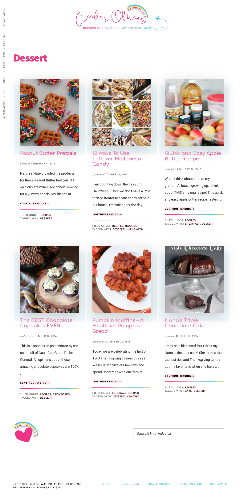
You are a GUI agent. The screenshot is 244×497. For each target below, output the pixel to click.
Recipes (45, 215)
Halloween (135, 229)
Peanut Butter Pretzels (48, 153)
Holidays (119, 393)
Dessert (46, 218)
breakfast (192, 224)
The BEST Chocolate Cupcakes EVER (46, 323)
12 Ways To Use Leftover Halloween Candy (116, 159)
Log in (56, 487)
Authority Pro (52, 484)
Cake (188, 391)
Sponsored (61, 394)
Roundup (132, 226)
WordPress (41, 487)
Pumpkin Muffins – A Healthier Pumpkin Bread (118, 326)
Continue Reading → (35, 203)
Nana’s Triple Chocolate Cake (185, 323)
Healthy (132, 396)
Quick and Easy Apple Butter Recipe (193, 156)
